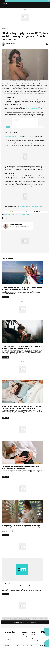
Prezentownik (24, 6)
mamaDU (2, 0)
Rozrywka (28, 0)
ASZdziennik (18, 0)
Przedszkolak (16, 6)
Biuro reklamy (24, 632)
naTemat (7, 0)
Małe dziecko (10, 6)
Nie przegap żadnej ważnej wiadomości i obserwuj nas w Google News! (26, 211)
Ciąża (2, 6)
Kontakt (23, 638)
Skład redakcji (24, 636)
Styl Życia (32, 6)
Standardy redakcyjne (35, 640)
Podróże (36, 6)
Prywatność (33, 636)
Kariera (23, 634)
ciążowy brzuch (15, 107)
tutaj (31, 619)
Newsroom (33, 634)
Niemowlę (5, 6)
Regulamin (33, 638)
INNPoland (12, 0)
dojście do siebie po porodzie (32, 108)
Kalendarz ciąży (41, 6)
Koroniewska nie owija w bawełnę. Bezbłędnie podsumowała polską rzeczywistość (23, 207)
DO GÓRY (42, 632)
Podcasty (28, 6)
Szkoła (20, 6)
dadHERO (23, 0)
